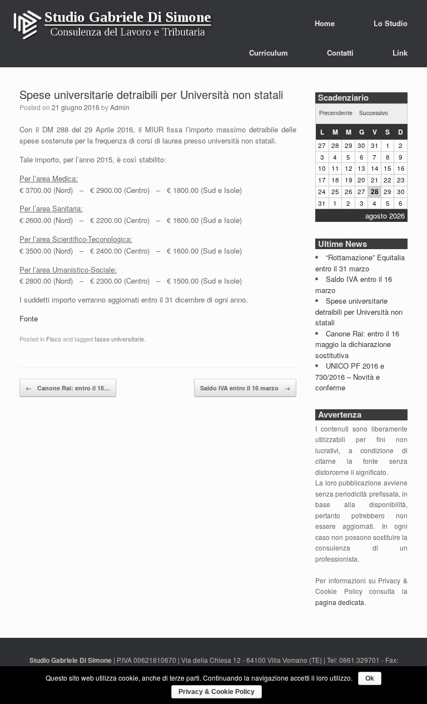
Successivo (373, 112)
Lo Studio (391, 23)
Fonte (28, 318)
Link (400, 52)
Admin (120, 107)
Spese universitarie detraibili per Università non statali (151, 94)
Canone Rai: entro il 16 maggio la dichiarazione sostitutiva (357, 344)
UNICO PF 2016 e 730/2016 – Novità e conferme (349, 376)
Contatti (340, 52)
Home (325, 23)
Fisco (53, 338)
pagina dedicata (339, 602)
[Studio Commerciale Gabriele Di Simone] (112, 27)
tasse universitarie (119, 338)
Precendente (335, 112)
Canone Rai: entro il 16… (68, 388)
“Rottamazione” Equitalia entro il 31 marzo (360, 263)
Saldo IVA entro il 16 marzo (245, 388)
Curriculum (268, 52)
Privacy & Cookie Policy (216, 692)
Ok (369, 678)
